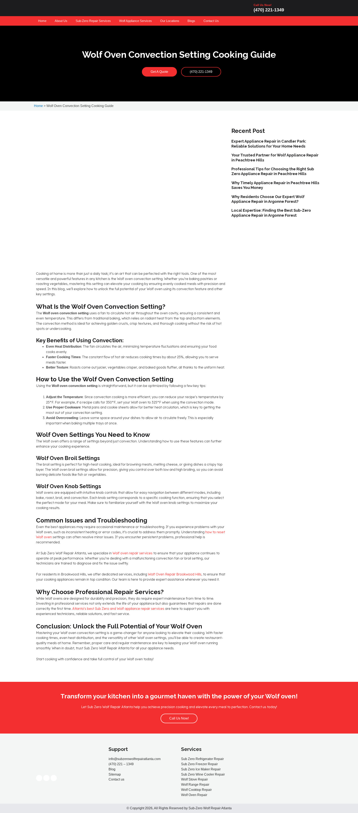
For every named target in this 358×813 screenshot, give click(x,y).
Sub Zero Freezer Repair (199, 764)
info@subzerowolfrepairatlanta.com (135, 759)
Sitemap (115, 774)
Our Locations (169, 21)
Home (42, 21)
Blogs (191, 21)
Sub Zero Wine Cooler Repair (203, 774)
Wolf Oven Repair (194, 795)
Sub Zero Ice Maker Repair (201, 769)
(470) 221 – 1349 (121, 764)
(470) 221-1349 (269, 9)
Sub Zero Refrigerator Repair (202, 759)
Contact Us (211, 21)
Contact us (116, 779)
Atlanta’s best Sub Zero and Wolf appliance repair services (117, 608)
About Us (61, 21)
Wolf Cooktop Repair (196, 789)
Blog (112, 769)
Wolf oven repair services (132, 553)
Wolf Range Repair (195, 784)
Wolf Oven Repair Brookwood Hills (174, 574)
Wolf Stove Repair (194, 779)
